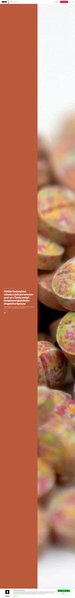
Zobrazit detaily (15, 596)
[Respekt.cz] (4, 2)
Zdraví (5, 288)
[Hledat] (70, 2)
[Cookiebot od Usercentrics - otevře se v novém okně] (7, 596)
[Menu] (72, 2)
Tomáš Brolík (6, 310)
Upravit (63, 593)
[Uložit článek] (5, 313)
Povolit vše (63, 590)
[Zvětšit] (56, 301)
